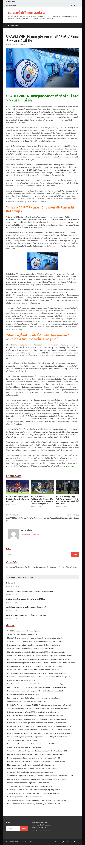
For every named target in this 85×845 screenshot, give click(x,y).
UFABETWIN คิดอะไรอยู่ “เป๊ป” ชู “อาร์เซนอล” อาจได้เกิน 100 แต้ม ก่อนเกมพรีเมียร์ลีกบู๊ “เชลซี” (67, 500)
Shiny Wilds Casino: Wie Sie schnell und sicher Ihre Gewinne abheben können (34, 641)
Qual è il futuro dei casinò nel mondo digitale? (23, 631)
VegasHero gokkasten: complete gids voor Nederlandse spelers (29, 591)
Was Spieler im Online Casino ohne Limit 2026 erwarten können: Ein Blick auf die (35, 715)
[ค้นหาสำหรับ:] (42, 554)
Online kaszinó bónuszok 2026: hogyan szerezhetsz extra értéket (30, 772)
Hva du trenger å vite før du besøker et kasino (23, 694)
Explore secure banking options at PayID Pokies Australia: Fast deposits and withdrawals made (41, 663)
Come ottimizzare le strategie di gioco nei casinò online (26, 701)
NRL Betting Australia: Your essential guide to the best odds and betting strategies (36, 673)
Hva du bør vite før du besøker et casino (21, 680)
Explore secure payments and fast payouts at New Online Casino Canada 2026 (35, 691)
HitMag (76, 842)
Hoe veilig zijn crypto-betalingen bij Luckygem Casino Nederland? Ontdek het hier (36, 761)
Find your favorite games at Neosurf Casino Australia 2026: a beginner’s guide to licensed (38, 659)
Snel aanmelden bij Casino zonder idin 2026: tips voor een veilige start (32, 786)
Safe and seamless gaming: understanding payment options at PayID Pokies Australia (37, 737)
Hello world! (10, 583)
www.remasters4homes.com (42, 825)
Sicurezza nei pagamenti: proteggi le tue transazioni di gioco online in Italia (33, 645)
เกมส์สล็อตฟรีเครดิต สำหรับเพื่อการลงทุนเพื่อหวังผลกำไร (26, 607)
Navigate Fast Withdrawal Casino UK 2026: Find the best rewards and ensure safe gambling (39, 705)
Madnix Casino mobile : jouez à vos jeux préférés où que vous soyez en (32, 768)
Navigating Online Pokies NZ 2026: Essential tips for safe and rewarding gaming (35, 666)
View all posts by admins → (30, 534)
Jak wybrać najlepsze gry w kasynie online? (22, 634)
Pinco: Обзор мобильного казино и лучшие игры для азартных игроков (33, 804)
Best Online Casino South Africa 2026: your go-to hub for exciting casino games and (37, 687)
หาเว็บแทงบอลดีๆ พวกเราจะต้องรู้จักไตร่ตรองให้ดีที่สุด (25, 599)
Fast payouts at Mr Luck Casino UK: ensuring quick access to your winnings (34, 698)
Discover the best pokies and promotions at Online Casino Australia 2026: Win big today (38, 677)
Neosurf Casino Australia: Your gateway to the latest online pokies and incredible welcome (39, 730)
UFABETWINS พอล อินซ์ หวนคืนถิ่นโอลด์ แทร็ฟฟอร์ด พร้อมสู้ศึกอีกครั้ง (17, 499)
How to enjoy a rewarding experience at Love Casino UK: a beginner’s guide (34, 758)
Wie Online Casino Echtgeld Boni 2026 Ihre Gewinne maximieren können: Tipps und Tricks (39, 684)
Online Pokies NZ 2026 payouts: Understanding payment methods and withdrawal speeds (39, 726)
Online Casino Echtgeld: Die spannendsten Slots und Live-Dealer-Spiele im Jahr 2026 (37, 751)
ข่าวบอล (8, 33)
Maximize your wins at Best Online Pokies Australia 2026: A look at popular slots (36, 652)
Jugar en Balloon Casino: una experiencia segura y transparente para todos (33, 793)
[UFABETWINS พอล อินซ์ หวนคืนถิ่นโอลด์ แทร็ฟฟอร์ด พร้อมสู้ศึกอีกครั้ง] (17, 488)
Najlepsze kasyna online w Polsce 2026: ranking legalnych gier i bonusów (33, 712)
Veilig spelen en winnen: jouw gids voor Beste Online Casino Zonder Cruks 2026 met (37, 800)
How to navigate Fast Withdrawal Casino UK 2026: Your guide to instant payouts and (37, 719)
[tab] (11, 577)
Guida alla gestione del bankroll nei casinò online (24, 797)
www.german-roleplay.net (41, 830)
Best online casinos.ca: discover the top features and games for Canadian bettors (35, 754)
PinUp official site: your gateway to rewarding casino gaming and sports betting (35, 638)
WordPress (67, 842)
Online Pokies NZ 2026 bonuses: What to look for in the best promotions (33, 670)
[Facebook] (71, 5)
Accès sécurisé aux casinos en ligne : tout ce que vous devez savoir (30, 648)
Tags (31, 577)
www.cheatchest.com (39, 827)
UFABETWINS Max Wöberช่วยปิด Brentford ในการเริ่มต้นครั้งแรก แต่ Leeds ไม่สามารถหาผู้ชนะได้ (42, 500)
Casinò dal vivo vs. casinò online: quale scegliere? (24, 747)
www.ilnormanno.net (39, 822)
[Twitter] (74, 5)
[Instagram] (77, 5)
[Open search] (76, 25)
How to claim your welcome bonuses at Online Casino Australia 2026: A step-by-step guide (39, 733)
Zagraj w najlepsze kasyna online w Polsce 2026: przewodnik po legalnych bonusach (37, 779)
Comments (22, 577)
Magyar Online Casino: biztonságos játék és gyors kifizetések (28, 783)
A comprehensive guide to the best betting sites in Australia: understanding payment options (40, 775)
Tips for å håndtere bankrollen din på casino (22, 740)
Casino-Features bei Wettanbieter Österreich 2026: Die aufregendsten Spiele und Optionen (39, 655)
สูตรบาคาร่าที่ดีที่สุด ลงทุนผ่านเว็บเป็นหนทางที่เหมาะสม (26, 615)
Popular (11, 577)
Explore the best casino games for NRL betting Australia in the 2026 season (33, 744)
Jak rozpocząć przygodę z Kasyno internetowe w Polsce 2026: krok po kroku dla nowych (38, 708)
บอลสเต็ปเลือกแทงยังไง (27, 12)
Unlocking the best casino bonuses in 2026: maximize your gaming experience (34, 790)
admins (23, 44)
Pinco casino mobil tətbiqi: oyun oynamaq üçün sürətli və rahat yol (31, 765)
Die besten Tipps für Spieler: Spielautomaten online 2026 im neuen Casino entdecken (37, 723)
